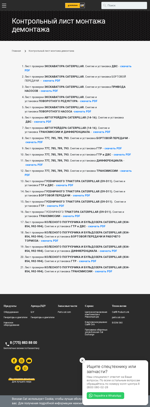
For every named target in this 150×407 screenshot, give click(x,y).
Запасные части (67, 306)
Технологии (119, 306)
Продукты (10, 306)
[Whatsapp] (25, 368)
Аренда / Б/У (38, 306)
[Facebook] (14, 361)
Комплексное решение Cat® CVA (96, 323)
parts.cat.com (118, 317)
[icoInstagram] (22, 361)
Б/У (32, 312)
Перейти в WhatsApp (107, 395)
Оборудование (11, 312)
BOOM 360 (117, 322)
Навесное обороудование (11, 323)
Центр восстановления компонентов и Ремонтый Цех (96, 314)
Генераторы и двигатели (15, 317)
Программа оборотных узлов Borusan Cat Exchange (96, 332)
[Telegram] (18, 368)
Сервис (89, 306)
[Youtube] (29, 361)
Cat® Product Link (120, 312)
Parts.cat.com (64, 312)
